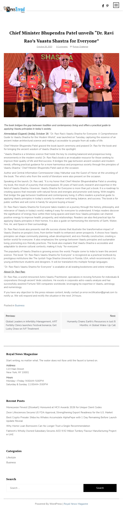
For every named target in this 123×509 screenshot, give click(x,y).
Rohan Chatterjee (80, 46)
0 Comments (62, 46)
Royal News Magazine (76, 503)
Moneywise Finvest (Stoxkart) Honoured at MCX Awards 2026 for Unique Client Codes (54, 407)
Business (20, 305)
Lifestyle (11, 457)
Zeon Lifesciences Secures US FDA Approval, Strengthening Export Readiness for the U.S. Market (59, 412)
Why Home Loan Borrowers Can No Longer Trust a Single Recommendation (48, 426)
